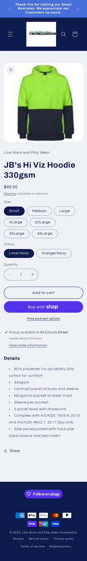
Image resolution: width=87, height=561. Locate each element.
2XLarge (42, 222)
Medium (39, 211)
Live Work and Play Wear (40, 532)
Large (64, 211)
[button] (10, 34)
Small (14, 211)
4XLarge (44, 233)
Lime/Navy (19, 253)
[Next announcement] (77, 8)
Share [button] (15, 451)
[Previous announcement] (9, 8)
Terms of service (32, 546)
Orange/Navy (54, 253)
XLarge (15, 222)
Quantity (11, 264)
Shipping (10, 193)
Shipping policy (60, 546)
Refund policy (39, 538)
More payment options (43, 318)
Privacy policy (64, 538)
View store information (28, 345)
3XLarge (16, 233)
